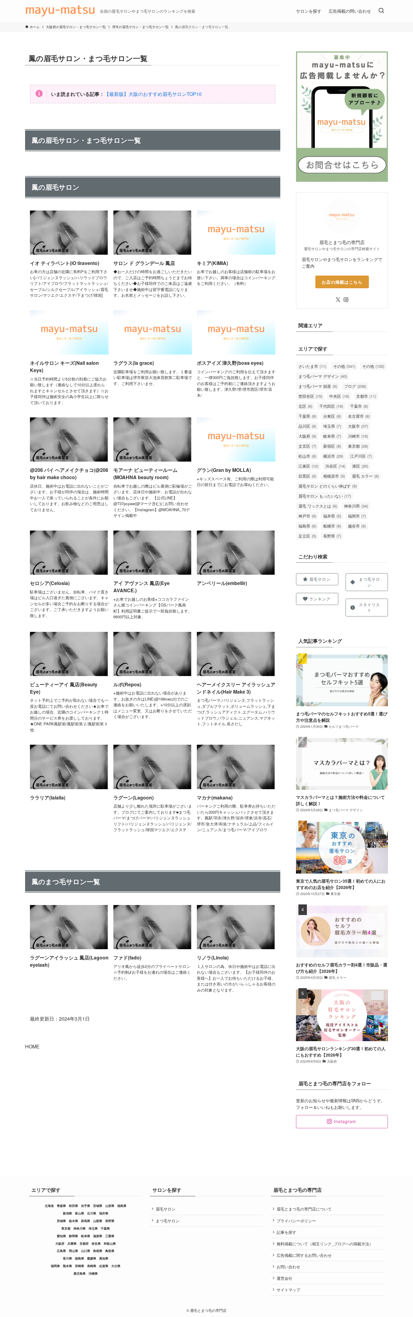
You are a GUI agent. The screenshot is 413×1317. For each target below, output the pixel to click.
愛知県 (61, 1236)
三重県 (109, 1236)
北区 (305, 406)
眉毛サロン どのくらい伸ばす (327, 486)
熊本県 (67, 1266)
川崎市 (358, 436)
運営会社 (284, 1278)
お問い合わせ (288, 1267)
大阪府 (307, 436)
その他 (344, 366)
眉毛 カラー (365, 476)
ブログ (355, 386)
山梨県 (97, 1221)
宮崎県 (79, 1266)
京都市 (366, 396)
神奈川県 (356, 506)
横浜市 (333, 456)
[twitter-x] (338, 300)
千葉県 (307, 416)
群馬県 (85, 1221)
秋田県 (73, 1206)
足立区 (307, 536)
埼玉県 (332, 426)
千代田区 (331, 406)
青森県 (61, 1206)
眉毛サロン (165, 1209)
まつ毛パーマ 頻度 (317, 386)
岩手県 (85, 1206)
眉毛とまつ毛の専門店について (304, 1209)
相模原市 (334, 476)
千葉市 (359, 406)
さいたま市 (312, 366)
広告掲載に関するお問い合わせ (304, 1255)
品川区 (307, 426)
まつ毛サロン (167, 1221)
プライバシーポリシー (296, 1221)
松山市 (307, 456)
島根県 (97, 1251)
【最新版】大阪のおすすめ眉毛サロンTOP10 (153, 93)
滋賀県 (97, 1236)
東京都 (358, 446)
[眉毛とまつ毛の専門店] (60, 11)
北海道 (49, 1206)
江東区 (308, 466)
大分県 (115, 1266)
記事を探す (286, 1232)
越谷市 (357, 526)
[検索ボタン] (381, 11)
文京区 (307, 446)
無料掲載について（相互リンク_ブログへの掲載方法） (325, 1244)
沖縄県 (93, 1273)
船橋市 (332, 526)
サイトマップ (288, 1289)
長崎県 (91, 1266)
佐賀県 (103, 1266)
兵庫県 (71, 1243)
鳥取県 (109, 1251)
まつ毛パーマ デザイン (322, 376)
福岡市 (357, 516)
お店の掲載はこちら (342, 282)
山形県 (109, 1206)
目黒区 (307, 476)
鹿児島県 (79, 1273)
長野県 (332, 536)
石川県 (91, 1213)
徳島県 (79, 1258)
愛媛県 (91, 1258)
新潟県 (67, 1213)
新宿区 (332, 446)
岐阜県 (332, 436)
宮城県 (97, 1206)
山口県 (85, 1251)
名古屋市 (359, 416)
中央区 (339, 396)
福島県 (307, 526)
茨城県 (61, 1221)
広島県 (61, 1251)
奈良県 (96, 1243)
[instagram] (346, 300)
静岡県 (73, 1236)
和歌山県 (110, 1243)
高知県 (103, 1258)
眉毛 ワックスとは (317, 506)
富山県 (79, 1213)
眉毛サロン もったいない (324, 496)
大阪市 (358, 426)
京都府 (84, 1243)
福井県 (332, 516)
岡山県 (73, 1251)
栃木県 (73, 1221)
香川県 (67, 1258)
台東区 (332, 416)
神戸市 (307, 516)
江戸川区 (361, 456)
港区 (360, 466)
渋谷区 (335, 466)
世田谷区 (310, 396)
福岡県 (55, 1266)
